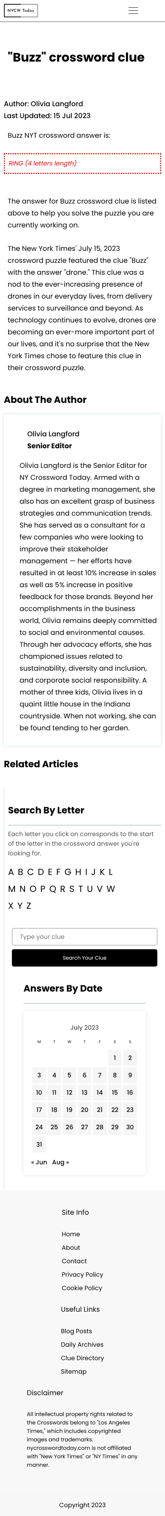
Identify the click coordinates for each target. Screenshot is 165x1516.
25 (54, 1127)
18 (54, 1109)
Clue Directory (82, 1358)
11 (54, 1092)
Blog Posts (76, 1331)
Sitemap (74, 1371)
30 (130, 1127)
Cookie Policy (82, 1288)
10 (39, 1092)
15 (115, 1092)
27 (84, 1127)
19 (69, 1109)
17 (39, 1109)
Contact (74, 1261)
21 (100, 1109)
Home (71, 1234)
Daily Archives (82, 1344)
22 (114, 1109)
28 (99, 1127)
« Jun (39, 1162)
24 (39, 1127)
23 (130, 1109)
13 (84, 1092)
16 (130, 1092)
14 (100, 1092)
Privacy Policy (82, 1274)
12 (70, 1092)
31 (39, 1144)
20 (85, 1109)
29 (115, 1127)
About (71, 1247)
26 (69, 1127)
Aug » (60, 1162)
